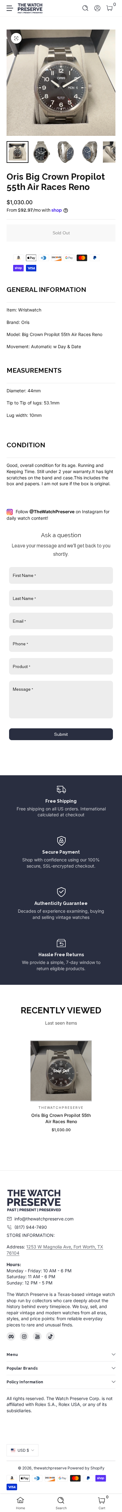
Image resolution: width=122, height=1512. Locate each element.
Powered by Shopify (86, 1468)
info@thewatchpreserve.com (44, 1218)
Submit (61, 734)
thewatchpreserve (50, 1468)
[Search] (85, 8)
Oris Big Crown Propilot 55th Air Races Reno (61, 1118)
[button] (85, 8)
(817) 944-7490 (30, 1227)
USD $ (23, 1450)
